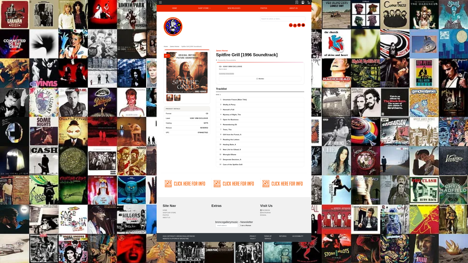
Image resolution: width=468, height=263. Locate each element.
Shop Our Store (169, 213)
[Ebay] (291, 25)
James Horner (174, 46)
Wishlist (261, 79)
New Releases (234, 8)
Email (264, 215)
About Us (293, 8)
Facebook (266, 210)
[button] (204, 8)
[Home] (173, 26)
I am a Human (246, 225)
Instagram (266, 213)
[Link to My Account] (303, 3)
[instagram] (299, 25)
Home (166, 46)
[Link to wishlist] (297, 3)
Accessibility (297, 236)
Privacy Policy (253, 237)
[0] (309, 3)
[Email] (303, 25)
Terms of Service (268, 237)
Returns (282, 236)
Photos (263, 8)
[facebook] (295, 25)
